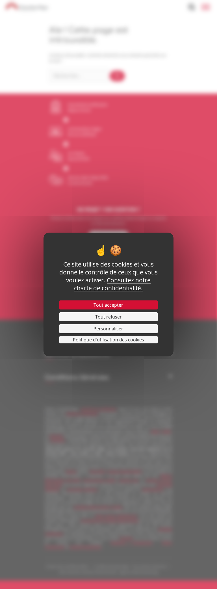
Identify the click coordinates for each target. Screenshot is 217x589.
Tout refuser (108, 317)
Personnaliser (108, 329)
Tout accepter (108, 305)
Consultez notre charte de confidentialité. (112, 284)
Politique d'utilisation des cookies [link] (108, 340)
